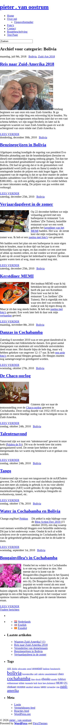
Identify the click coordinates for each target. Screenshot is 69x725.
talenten (37, 687)
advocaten (22, 669)
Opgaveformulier (23, 22)
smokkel (29, 687)
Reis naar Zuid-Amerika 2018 (27, 64)
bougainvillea (27, 674)
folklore (62, 679)
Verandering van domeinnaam (31, 648)
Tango (5, 470)
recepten (21, 686)
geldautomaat (12, 683)
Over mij (12, 18)
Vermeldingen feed (24, 707)
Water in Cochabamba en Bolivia (30, 511)
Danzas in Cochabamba (21, 332)
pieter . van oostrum (24, 7)
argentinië (37, 668)
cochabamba (18, 678)
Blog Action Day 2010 (48, 521)
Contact (11, 28)
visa (57, 687)
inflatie (21, 683)
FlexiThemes (40, 723)
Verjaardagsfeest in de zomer (26, 204)
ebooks (45, 679)
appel (29, 669)
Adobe (14, 669)
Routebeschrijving (17, 31)
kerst (40, 683)
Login (17, 704)
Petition (23, 518)
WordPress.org (22, 714)
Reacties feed (21, 710)
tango (43, 686)
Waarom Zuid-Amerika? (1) (29, 641)
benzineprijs (55, 669)
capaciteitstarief (51, 674)
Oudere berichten (9, 609)
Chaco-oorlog (33, 407)
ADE (9, 669)
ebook (38, 679)
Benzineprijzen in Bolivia (23, 144)
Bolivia (32, 56)
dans (33, 679)
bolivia (14, 673)
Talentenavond (13, 433)
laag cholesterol (49, 683)
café (36, 674)
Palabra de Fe (14, 444)
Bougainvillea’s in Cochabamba (28, 557)
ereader (54, 679)
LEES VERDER (9, 134)
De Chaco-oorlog (15, 375)
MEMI (59, 683)
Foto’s (10, 25)
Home (10, 15)
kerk (35, 683)
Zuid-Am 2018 (46, 56)
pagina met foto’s (38, 237)
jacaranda (29, 683)
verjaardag (6, 315)
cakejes (41, 674)
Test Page (12, 34)
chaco (61, 673)
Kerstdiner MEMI (17, 276)
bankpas (46, 669)
